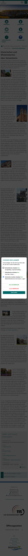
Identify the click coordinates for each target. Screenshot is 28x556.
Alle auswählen (14, 284)
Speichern (14, 292)
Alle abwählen (14, 288)
